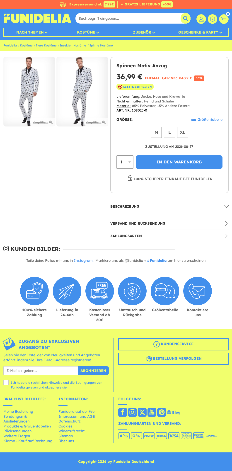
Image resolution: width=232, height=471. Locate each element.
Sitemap (65, 436)
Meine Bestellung (18, 411)
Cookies (65, 426)
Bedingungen (85, 383)
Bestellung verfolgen (177, 358)
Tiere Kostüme (46, 45)
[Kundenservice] (212, 19)
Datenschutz (69, 421)
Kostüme (86, 32)
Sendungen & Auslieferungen (16, 419)
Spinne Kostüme (101, 45)
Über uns (66, 441)
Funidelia (10, 45)
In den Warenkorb (179, 162)
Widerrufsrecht (71, 431)
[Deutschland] (122, 413)
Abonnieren (93, 370)
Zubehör (142, 32)
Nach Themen (30, 32)
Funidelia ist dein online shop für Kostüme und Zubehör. (37, 18)
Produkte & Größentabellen (27, 426)
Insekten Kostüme (73, 45)
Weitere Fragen (16, 436)
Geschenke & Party (198, 32)
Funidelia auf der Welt (77, 411)
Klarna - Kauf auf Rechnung (27, 441)
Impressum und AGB (76, 416)
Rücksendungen (17, 431)
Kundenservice (176, 344)
